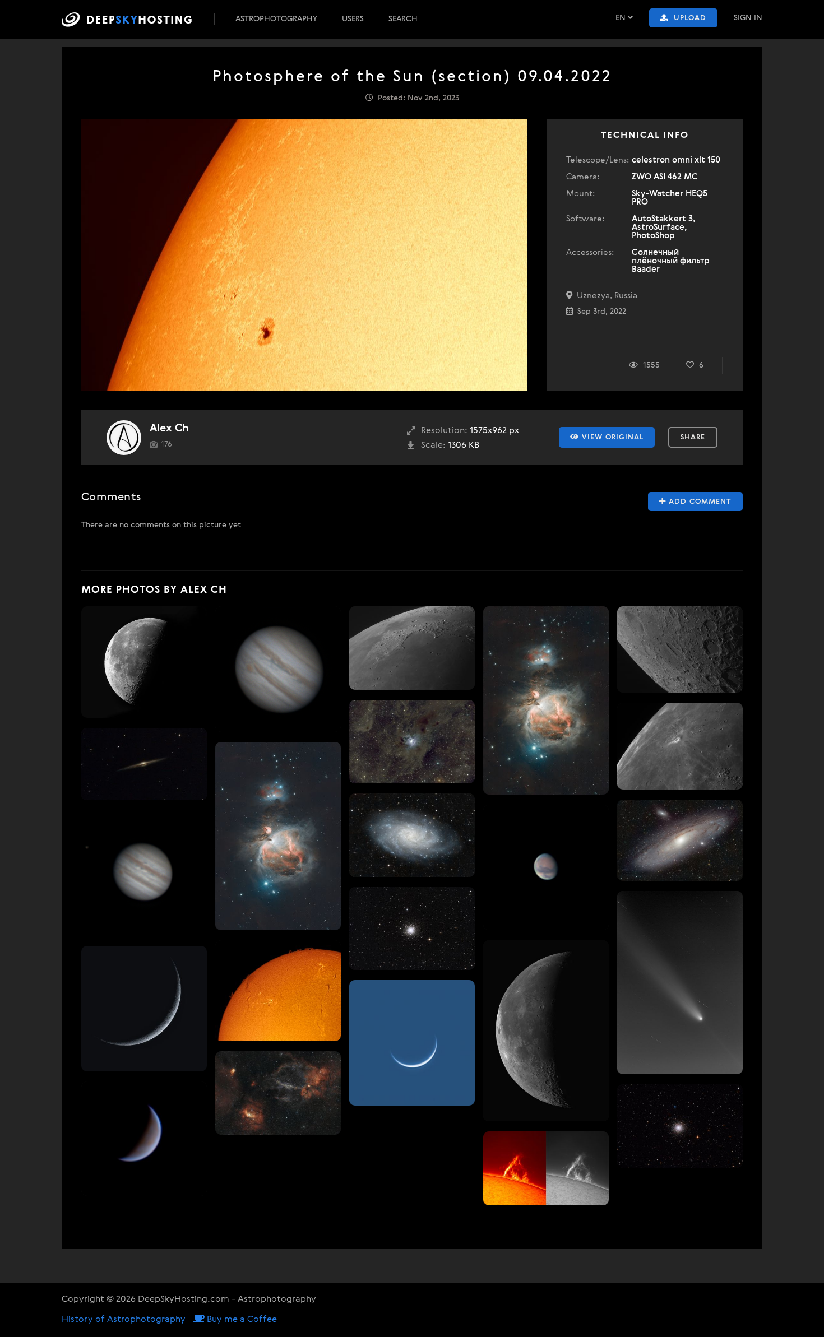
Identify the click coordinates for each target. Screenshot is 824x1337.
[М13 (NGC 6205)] (412, 928)
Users (353, 19)
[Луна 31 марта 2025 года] (144, 1008)
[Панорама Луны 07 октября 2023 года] (546, 1030)
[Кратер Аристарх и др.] (680, 746)
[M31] (680, 840)
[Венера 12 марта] (412, 1043)
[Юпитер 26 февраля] (144, 873)
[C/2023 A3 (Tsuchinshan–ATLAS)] (680, 982)
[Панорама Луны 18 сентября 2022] (144, 662)
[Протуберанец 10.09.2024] (546, 1168)
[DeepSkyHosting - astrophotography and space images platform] (137, 19)
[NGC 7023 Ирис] (412, 741)
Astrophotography (276, 19)
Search (403, 19)
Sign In (748, 18)
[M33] (412, 835)
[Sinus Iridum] (412, 648)
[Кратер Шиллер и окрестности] (680, 649)
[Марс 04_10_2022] (546, 867)
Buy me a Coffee (241, 1319)
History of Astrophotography (124, 1319)
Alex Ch (169, 428)
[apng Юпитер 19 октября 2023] (278, 669)
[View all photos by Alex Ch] (124, 437)
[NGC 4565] (144, 764)
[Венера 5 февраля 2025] (144, 1138)
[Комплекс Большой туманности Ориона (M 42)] (278, 836)
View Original (611, 437)
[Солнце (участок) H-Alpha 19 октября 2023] (278, 990)
